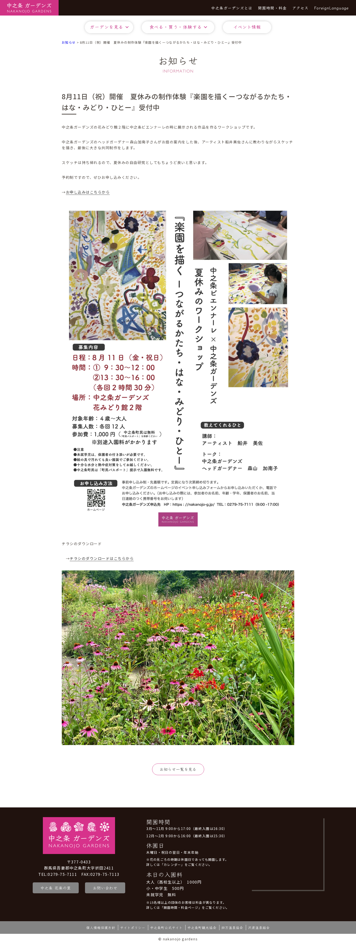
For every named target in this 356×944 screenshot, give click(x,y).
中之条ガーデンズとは (231, 8)
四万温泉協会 (232, 927)
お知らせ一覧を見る (178, 769)
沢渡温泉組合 (259, 927)
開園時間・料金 (272, 8)
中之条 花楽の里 (55, 888)
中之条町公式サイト (166, 927)
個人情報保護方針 (100, 927)
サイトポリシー (132, 927)
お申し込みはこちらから (88, 192)
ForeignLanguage (331, 8)
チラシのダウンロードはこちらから (102, 558)
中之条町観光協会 (202, 927)
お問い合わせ (105, 888)
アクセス (300, 8)
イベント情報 (247, 27)
